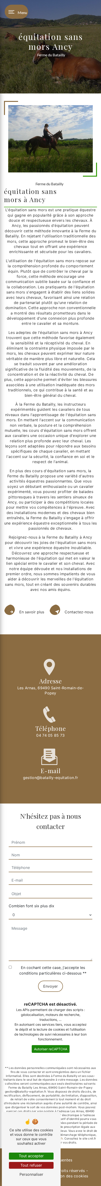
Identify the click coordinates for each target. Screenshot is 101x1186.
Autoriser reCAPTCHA (50, 1049)
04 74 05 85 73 (50, 735)
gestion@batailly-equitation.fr (50, 777)
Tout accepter (31, 1156)
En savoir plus (31, 612)
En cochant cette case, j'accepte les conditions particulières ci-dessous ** (52, 970)
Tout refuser (31, 1165)
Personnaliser (31, 1174)
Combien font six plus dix (31, 906)
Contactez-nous (79, 612)
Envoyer (50, 986)
